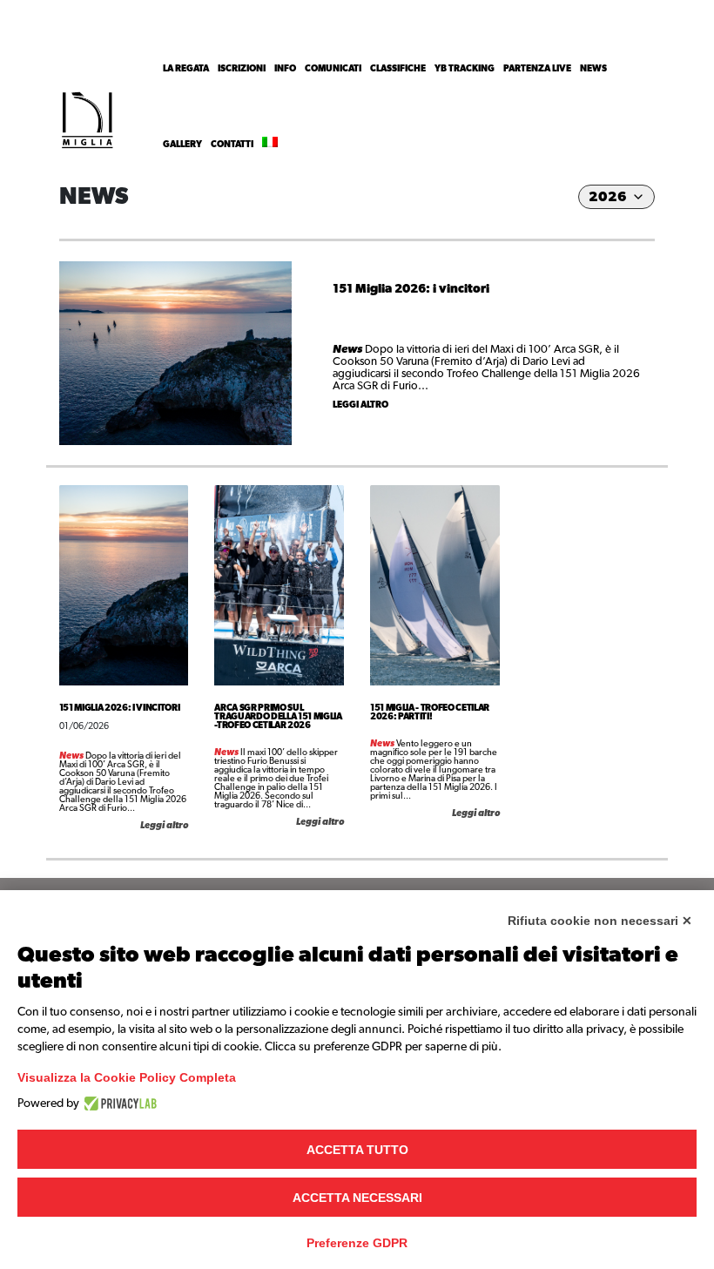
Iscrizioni (242, 68)
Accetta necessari (357, 1198)
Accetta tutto (357, 1150)
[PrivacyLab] (118, 1103)
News (593, 68)
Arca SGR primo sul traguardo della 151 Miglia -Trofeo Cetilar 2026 (278, 717)
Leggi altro (360, 405)
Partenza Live (537, 68)
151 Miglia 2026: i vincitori (411, 289)
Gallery (182, 144)
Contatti (232, 144)
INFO (285, 68)
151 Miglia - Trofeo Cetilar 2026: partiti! (429, 712)
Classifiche (398, 68)
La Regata (186, 68)
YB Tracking (464, 68)
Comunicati (333, 68)
